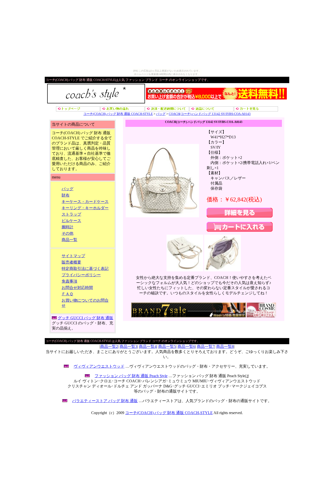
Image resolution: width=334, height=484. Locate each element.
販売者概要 (71, 262)
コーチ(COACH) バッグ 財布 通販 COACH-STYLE (118, 114)
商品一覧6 (186, 346)
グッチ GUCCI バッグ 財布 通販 (85, 318)
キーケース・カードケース (85, 201)
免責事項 (69, 281)
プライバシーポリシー (81, 275)
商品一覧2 (109, 346)
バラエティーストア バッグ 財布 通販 (105, 401)
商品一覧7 (205, 346)
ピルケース (71, 221)
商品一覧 (69, 240)
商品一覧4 (147, 346)
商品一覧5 (167, 346)
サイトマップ (73, 256)
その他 (67, 233)
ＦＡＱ (67, 294)
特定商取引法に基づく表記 (85, 268)
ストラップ (71, 214)
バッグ (161, 114)
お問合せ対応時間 (77, 288)
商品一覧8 (225, 346)
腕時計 (67, 227)
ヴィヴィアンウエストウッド (99, 366)
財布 (65, 195)
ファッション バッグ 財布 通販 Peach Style (131, 376)
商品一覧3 (128, 346)
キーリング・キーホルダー (85, 208)
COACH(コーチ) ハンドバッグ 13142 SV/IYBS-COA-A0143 (210, 114)
